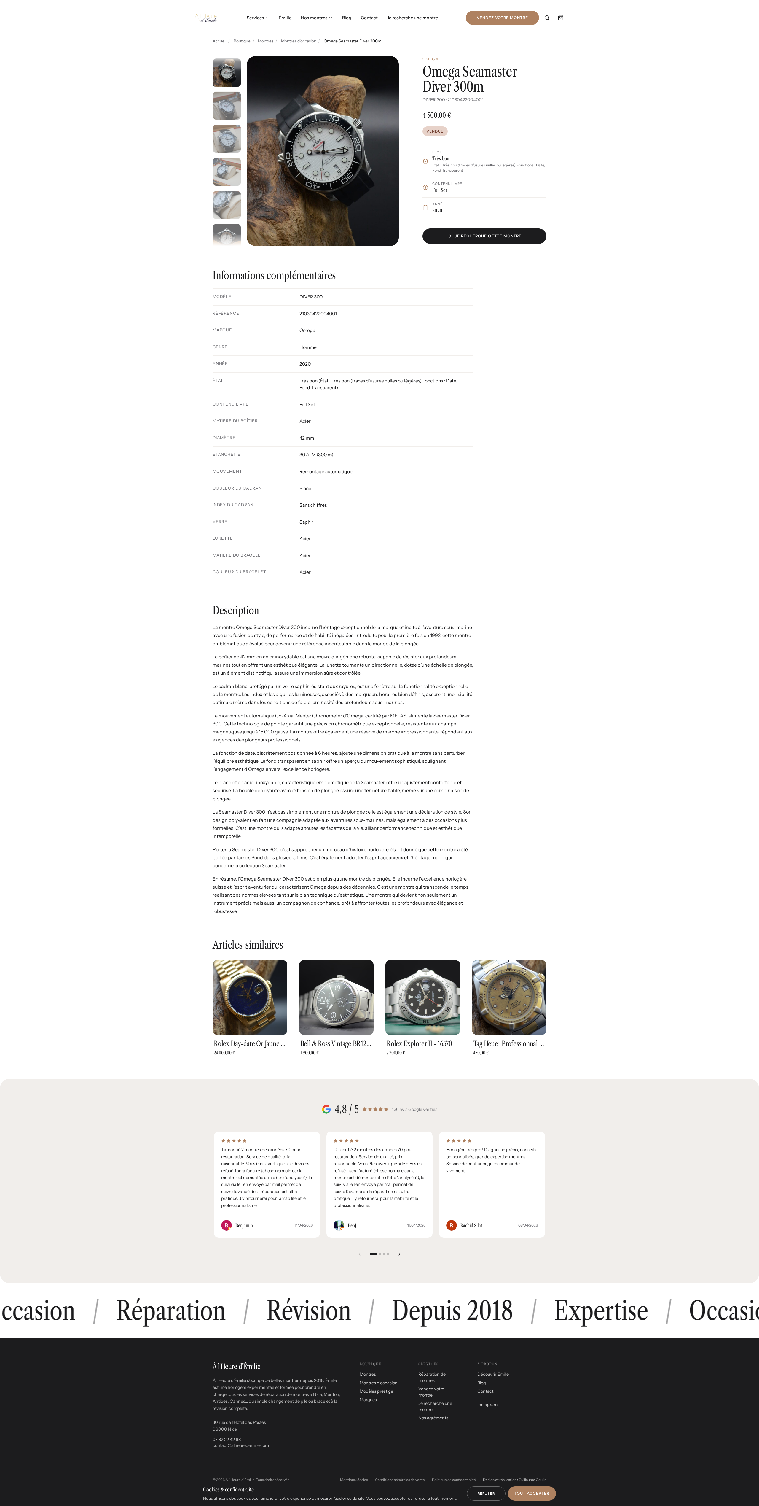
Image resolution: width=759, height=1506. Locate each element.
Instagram (487, 1404)
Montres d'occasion (298, 41)
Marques (368, 1399)
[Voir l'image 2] (227, 105)
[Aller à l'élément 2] (380, 1254)
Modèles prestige (376, 1391)
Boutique (242, 41)
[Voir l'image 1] (227, 72)
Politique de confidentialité (454, 1480)
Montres (265, 41)
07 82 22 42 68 (227, 1439)
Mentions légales (354, 1480)
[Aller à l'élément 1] (373, 1254)
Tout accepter (531, 1493)
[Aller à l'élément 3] (384, 1254)
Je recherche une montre (412, 17)
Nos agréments (433, 1418)
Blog (346, 17)
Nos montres (314, 17)
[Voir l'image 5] (227, 205)
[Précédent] (359, 1254)
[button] (323, 151)
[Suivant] (399, 1254)
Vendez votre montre (502, 17)
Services (255, 17)
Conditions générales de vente (400, 1480)
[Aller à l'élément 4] (388, 1254)
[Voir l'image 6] (227, 238)
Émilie (285, 17)
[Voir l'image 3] (227, 139)
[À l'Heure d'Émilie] (206, 17)
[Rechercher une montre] (547, 17)
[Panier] (560, 17)
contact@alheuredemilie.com (241, 1445)
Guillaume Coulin (532, 1480)
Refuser (486, 1493)
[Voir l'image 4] (227, 172)
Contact (369, 17)
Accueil (219, 41)
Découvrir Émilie (493, 1374)
